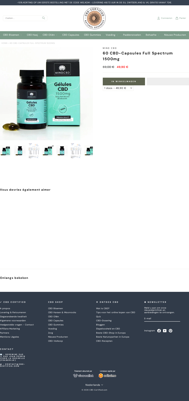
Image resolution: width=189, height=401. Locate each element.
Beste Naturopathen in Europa (112, 336)
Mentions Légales (9, 336)
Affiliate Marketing (10, 328)
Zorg (50, 332)
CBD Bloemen (11, 34)
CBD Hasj (32, 34)
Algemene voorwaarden (13, 320)
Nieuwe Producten (175, 34)
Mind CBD (110, 48)
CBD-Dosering (104, 320)
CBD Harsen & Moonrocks (62, 312)
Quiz (98, 316)
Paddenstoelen (132, 34)
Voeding (110, 34)
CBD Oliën (49, 34)
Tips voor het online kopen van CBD (115, 312)
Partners (4, 332)
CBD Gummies (92, 34)
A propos (5, 308)
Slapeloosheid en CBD (108, 328)
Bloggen (100, 324)
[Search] (43, 18)
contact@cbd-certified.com (12, 365)
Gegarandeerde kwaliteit (13, 316)
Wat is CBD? (103, 308)
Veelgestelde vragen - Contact (17, 324)
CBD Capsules (70, 34)
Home (4, 43)
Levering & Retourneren (13, 312)
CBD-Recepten (104, 341)
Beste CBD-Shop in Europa (111, 332)
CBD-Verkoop (55, 341)
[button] (168, 81)
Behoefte (151, 34)
